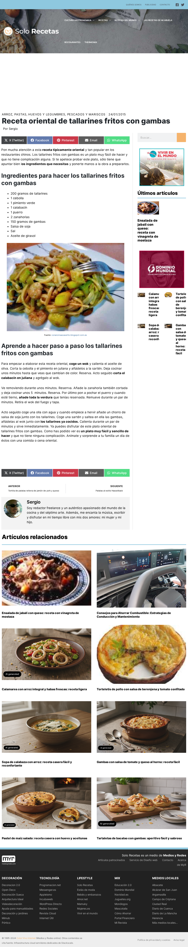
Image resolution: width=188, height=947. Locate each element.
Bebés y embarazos (89, 894)
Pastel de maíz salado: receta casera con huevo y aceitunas (44, 838)
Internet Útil (46, 918)
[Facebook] (177, 4)
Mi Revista (121, 922)
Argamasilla (159, 894)
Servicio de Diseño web (143, 860)
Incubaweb (46, 899)
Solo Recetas (85, 885)
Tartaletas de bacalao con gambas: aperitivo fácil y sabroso (139, 838)
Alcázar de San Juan (164, 889)
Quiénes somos (133, 4)
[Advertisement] (94, 81)
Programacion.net (50, 885)
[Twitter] (182, 4)
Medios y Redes (174, 855)
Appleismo (45, 894)
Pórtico (6, 922)
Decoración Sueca (13, 894)
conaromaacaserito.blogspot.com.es (69, 335)
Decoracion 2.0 (11, 885)
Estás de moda (86, 889)
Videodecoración (12, 903)
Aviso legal (179, 940)
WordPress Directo (50, 903)
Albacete (157, 885)
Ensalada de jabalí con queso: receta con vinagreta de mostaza (148, 230)
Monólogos (121, 903)
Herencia (157, 918)
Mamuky (82, 903)
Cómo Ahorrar (123, 913)
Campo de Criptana (164, 899)
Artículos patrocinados (111, 860)
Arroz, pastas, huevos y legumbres (33, 114)
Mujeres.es (83, 908)
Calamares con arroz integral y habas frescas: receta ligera (156, 304)
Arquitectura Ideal (12, 899)
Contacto (165, 4)
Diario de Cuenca (162, 908)
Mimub (6, 918)
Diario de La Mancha (164, 913)
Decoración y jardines (15, 913)
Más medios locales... (165, 922)
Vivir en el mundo (87, 913)
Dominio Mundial (124, 889)
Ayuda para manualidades (17, 908)
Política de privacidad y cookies (154, 940)
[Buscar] (181, 137)
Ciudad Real (159, 903)
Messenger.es (47, 889)
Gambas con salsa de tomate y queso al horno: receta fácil (181, 339)
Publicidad (150, 4)
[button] (92, 20)
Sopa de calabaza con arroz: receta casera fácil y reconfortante (159, 332)
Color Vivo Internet (26, 938)
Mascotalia (121, 908)
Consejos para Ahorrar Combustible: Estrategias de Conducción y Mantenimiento (134, 614)
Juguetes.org (123, 899)
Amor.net (82, 899)
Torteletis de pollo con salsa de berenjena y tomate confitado (141, 689)
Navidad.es (121, 894)
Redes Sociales (48, 908)
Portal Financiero (125, 918)
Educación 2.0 (123, 885)
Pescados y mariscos (86, 114)
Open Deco (8, 889)
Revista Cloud (47, 913)
